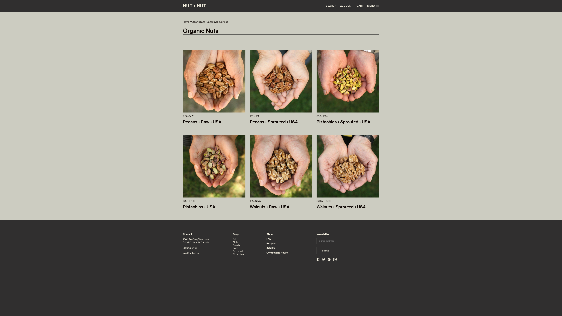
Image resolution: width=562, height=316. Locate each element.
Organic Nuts (198, 21)
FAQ (269, 238)
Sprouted (238, 251)
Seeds (236, 245)
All (234, 239)
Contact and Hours (277, 252)
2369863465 (190, 248)
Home (186, 21)
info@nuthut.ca (191, 253)
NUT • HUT (195, 5)
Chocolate (238, 254)
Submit (325, 250)
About (270, 234)
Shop (236, 234)
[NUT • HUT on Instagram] (335, 259)
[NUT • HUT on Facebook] (318, 259)
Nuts (235, 242)
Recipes (271, 243)
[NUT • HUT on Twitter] (323, 259)
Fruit (235, 248)
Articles (271, 248)
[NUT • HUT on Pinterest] (329, 259)
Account (346, 5)
